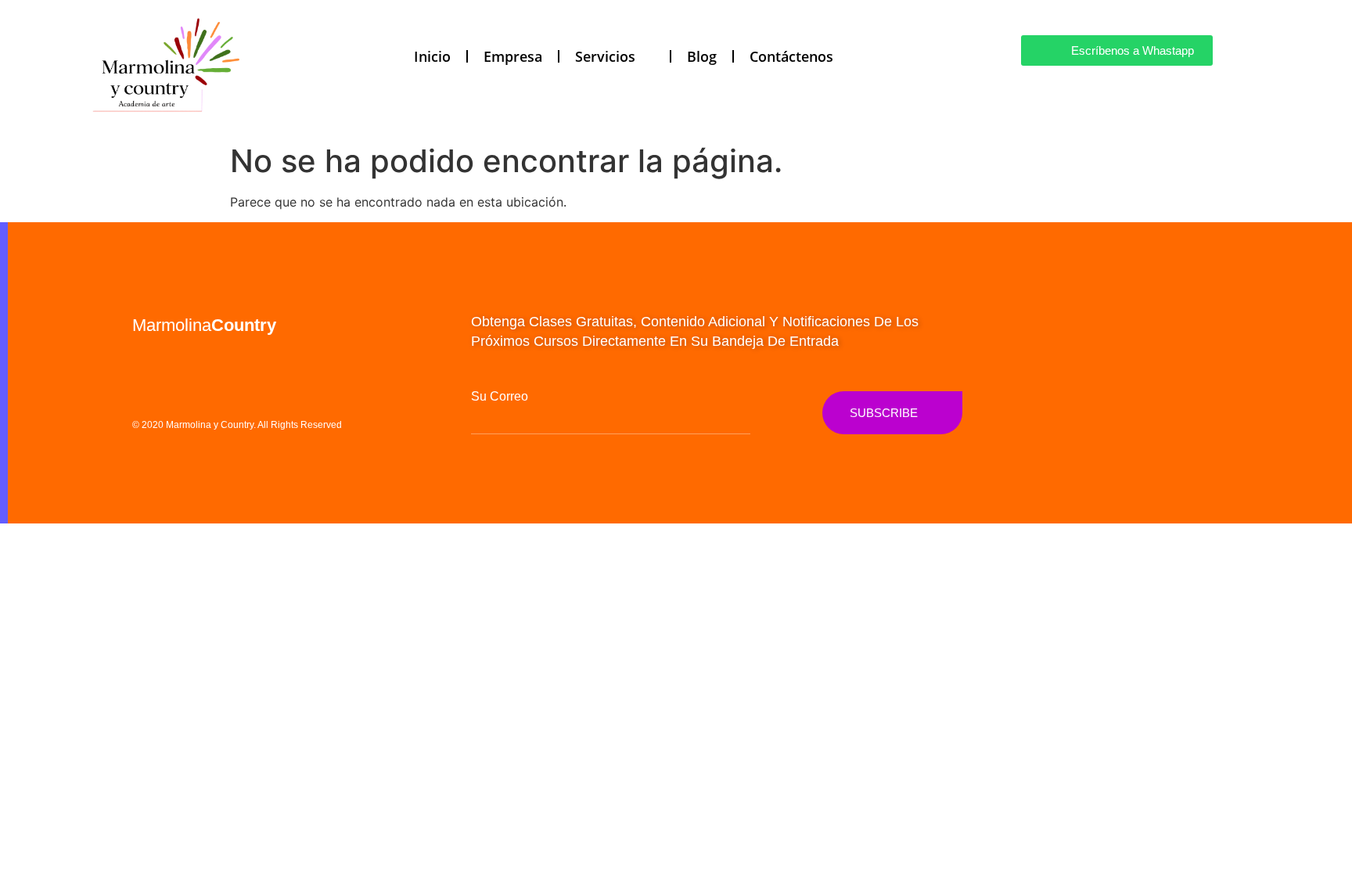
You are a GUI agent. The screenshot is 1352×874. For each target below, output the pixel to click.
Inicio (432, 56)
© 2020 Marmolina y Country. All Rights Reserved (237, 424)
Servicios (605, 56)
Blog (702, 56)
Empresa (513, 56)
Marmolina (204, 325)
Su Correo (499, 396)
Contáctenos (791, 56)
